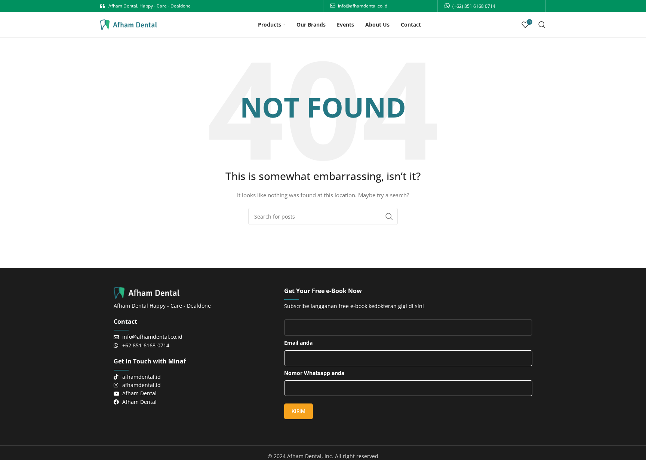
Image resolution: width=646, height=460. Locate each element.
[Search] (542, 24)
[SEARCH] (389, 216)
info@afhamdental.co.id (362, 6)
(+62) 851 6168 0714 (473, 6)
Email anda (298, 342)
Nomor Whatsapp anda (314, 373)
